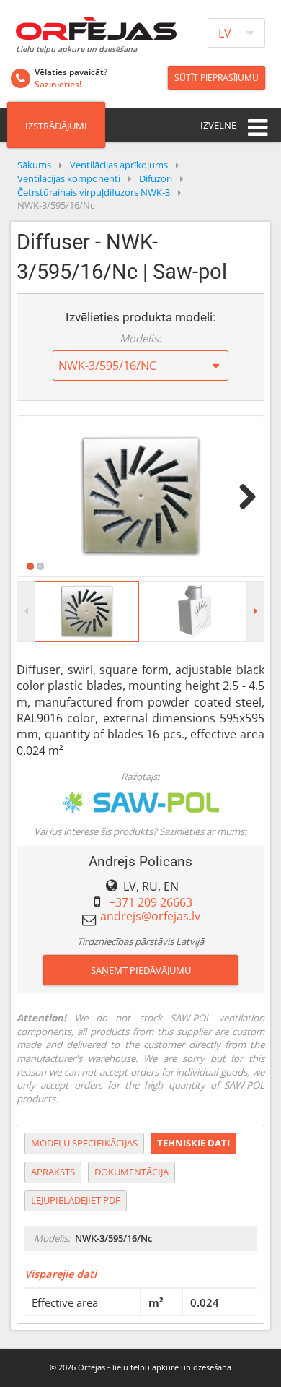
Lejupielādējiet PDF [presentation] (75, 1199)
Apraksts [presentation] (53, 1171)
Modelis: (140, 338)
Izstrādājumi (56, 125)
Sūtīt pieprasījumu (216, 78)
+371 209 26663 (150, 902)
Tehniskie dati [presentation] (193, 1142)
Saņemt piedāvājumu (141, 970)
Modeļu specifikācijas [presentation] (84, 1142)
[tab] (84, 1143)
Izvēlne (218, 124)
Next (242, 496)
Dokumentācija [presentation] (131, 1171)
